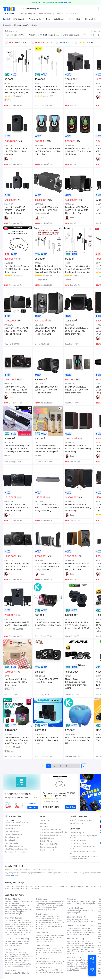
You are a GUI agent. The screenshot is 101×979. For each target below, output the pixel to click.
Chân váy (51, 906)
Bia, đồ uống (12, 928)
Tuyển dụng (44, 826)
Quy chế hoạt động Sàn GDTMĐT (82, 820)
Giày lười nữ (54, 939)
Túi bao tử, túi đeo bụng (54, 972)
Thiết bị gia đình (24, 973)
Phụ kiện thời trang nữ (74, 911)
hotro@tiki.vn (23, 849)
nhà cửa (60, 13)
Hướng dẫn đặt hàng (12, 831)
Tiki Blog (43, 823)
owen (43, 886)
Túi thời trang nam (43, 967)
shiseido (8, 888)
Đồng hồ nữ (79, 919)
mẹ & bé (42, 13)
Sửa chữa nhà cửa (77, 943)
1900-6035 (15, 820)
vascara (7, 886)
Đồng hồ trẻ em (89, 921)
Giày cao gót (40, 935)
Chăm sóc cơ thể (15, 956)
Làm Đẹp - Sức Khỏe (13, 949)
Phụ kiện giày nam (46, 952)
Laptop (86, 934)
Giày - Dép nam (42, 945)
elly (67, 886)
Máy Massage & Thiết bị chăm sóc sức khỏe (19, 957)
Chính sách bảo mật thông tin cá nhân (53, 832)
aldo (83, 886)
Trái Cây (8, 920)
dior (13, 886)
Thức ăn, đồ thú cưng (16, 932)
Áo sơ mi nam (50, 919)
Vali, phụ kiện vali (89, 904)
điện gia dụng (26, 13)
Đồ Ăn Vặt (74, 966)
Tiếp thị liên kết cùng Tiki (49, 844)
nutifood (96, 886)
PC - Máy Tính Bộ (76, 934)
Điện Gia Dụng (11, 970)
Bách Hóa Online (74, 957)
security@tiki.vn (22, 852)
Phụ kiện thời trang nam (80, 912)
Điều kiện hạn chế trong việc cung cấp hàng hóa (83, 836)
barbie (37, 886)
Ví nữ (58, 961)
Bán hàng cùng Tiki (77, 823)
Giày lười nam (40, 948)
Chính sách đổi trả (11, 840)
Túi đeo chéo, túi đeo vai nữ (46, 961)
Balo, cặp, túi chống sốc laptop (81, 903)
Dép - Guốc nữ (51, 935)
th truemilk (29, 886)
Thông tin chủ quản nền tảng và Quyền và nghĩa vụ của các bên (83, 857)
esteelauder (20, 886)
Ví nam (38, 970)
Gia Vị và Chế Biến (77, 964)
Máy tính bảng (14, 945)
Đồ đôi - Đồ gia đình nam (51, 922)
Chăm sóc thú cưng (74, 960)
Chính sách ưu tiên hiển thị (79, 843)
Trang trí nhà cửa (73, 941)
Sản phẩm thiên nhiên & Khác (17, 959)
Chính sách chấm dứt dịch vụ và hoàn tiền (83, 852)
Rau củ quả (13, 922)
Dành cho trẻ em (15, 930)
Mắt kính (86, 911)
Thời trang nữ (41, 899)
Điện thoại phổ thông (16, 943)
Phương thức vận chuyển (13, 834)
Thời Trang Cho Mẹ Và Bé (14, 902)
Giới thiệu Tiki (45, 820)
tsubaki (36, 888)
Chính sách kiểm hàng (12, 837)
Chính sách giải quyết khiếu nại (51, 835)
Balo (68, 902)
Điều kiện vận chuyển (47, 850)
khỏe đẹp (51, 13)
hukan (22, 888)
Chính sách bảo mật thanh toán (51, 829)
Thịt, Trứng (16, 920)
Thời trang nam (42, 914)
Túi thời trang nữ (43, 958)
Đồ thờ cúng (75, 951)
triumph (89, 886)
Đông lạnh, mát (19, 924)
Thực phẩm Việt (23, 922)
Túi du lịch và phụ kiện (79, 902)
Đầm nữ (44, 902)
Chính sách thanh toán (78, 840)
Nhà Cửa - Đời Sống (75, 939)
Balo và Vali (72, 899)
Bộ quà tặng (77, 970)
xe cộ (35, 13)
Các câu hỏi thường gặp (13, 825)
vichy (27, 888)
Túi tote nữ (49, 963)
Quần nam (49, 917)
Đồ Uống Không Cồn (79, 968)
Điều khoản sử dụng (47, 838)
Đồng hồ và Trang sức (76, 917)
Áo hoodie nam (45, 920)
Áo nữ (38, 902)
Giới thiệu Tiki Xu (46, 841)
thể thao (73, 13)
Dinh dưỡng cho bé (16, 908)
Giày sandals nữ (48, 937)
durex (54, 886)
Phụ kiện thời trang (75, 908)
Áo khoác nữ (52, 904)
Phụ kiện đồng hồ (77, 921)
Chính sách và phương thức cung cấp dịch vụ (83, 847)
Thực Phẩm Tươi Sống (14, 918)
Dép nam (47, 950)
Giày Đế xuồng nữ (49, 941)
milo (71, 886)
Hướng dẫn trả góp (11, 843)
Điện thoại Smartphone (13, 941)
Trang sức (70, 919)
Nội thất (77, 945)
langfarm (15, 888)
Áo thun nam (40, 917)
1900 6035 (14, 876)
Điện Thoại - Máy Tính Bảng (17, 939)
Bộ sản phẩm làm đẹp (18, 965)
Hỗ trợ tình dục (22, 964)
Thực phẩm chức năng (17, 954)
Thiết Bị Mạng (79, 932)
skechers (77, 886)
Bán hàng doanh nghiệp (48, 847)
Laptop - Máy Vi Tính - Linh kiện (81, 926)
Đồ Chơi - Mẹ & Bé (12, 899)
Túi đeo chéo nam (48, 970)
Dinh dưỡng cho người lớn (18, 910)
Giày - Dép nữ (42, 933)
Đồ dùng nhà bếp (11, 973)
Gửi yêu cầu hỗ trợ (11, 828)
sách (66, 13)
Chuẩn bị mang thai (16, 914)
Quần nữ (51, 902)
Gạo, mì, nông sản (16, 926)
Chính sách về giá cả (77, 833)
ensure (48, 886)
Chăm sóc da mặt (11, 952)
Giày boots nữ (44, 939)
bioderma (61, 886)
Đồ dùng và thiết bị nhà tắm (81, 947)
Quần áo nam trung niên (48, 926)
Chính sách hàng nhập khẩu (14, 846)
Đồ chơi (26, 902)
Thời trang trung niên (47, 910)
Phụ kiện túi (58, 963)
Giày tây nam (51, 948)
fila (32, 888)
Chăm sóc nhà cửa (18, 934)
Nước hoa (12, 964)
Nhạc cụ (83, 951)
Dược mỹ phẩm (24, 966)
